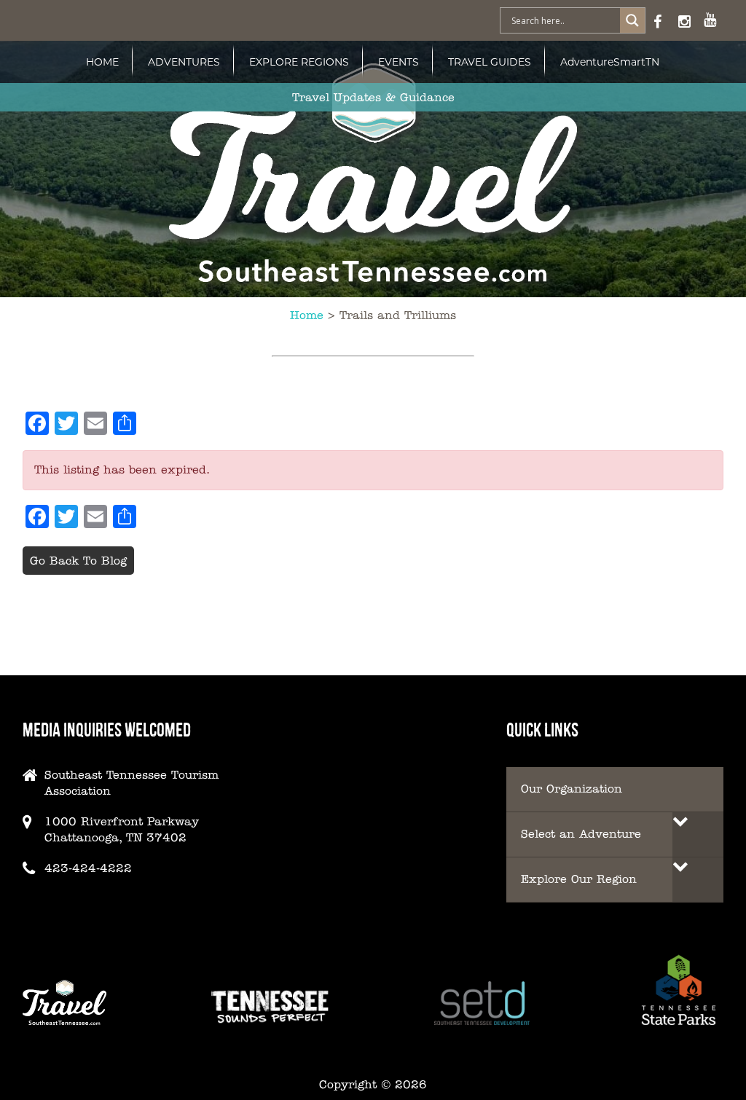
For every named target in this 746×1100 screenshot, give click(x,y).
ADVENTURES (184, 61)
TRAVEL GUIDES (489, 61)
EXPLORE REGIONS (299, 61)
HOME (102, 61)
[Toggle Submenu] (697, 834)
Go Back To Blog (78, 560)
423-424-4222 (88, 868)
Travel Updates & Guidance (373, 97)
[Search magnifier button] (632, 20)
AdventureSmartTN (609, 61)
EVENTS (398, 61)
